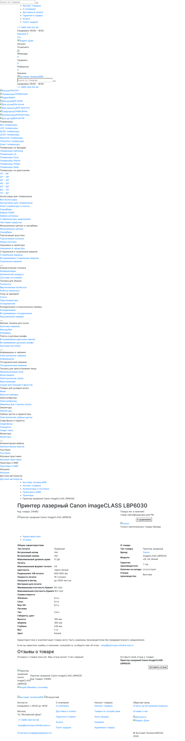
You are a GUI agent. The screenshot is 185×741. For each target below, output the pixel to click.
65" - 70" (4, 189)
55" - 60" (4, 186)
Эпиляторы (6, 410)
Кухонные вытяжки (10, 345)
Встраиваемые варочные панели (17, 339)
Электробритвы (8, 401)
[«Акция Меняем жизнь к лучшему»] (32, 687)
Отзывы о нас (140, 711)
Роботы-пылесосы (10, 290)
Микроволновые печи (11, 371)
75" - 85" (4, 193)
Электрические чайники (13, 355)
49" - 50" (4, 183)
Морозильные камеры (12, 316)
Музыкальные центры (11, 228)
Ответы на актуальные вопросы (150, 705)
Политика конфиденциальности (34, 733)
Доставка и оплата (33, 12)
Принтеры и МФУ (9, 466)
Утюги (3, 297)
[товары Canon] (124, 523)
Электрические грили (11, 378)
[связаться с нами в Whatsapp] (18, 50)
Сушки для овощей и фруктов (16, 384)
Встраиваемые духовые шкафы (17, 342)
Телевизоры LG (8, 154)
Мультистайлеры (9, 394)
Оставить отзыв (158, 667)
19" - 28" (4, 173)
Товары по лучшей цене (107, 711)
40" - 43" (4, 180)
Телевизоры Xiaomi (10, 160)
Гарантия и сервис (33, 15)
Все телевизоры (8, 124)
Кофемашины (7, 358)
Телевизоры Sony (9, 157)
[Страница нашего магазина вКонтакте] (139, 716)
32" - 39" (4, 176)
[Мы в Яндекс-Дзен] (25, 40)
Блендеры (5, 332)
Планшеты (5, 427)
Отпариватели (7, 303)
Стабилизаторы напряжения (15, 219)
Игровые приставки (10, 459)
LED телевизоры (9, 128)
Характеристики (32, 536)
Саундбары (6, 209)
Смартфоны (6, 423)
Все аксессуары (8, 199)
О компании (29, 9)
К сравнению (144, 519)
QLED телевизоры (9, 131)
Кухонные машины (10, 326)
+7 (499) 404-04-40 (27, 27)
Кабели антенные (9, 215)
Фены (3, 391)
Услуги (26, 18)
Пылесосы (5, 284)
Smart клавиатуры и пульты (15, 206)
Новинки (99, 722)
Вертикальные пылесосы (13, 287)
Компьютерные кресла (12, 446)
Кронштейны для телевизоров (16, 202)
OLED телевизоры (9, 134)
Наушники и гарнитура (12, 248)
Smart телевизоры (10, 144)
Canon (146, 552)
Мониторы (5, 436)
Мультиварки (7, 375)
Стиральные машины (11, 254)
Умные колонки (8, 241)
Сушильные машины (11, 261)
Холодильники (8, 310)
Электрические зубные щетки (16, 417)
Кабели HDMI (7, 212)
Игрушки (4, 472)
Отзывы (27, 539)
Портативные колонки (12, 238)
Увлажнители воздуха (11, 274)
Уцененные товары (105, 727)
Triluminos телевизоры (12, 141)
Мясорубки (6, 329)
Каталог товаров (32, 5)
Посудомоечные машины (13, 365)
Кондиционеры (8, 271)
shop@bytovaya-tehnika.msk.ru (117, 645)
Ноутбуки (5, 453)
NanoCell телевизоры (11, 137)
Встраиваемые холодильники (16, 313)
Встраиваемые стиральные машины (19, 258)
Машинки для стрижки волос (16, 404)
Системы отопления (11, 277)
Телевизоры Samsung (11, 150)
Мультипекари (7, 381)
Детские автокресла (11, 479)
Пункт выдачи (30, 22)
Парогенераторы (9, 300)
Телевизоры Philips (10, 163)
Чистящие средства (11, 222)
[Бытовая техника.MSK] (30, 697)
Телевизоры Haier (9, 167)
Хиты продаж (102, 716)
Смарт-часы (6, 430)
